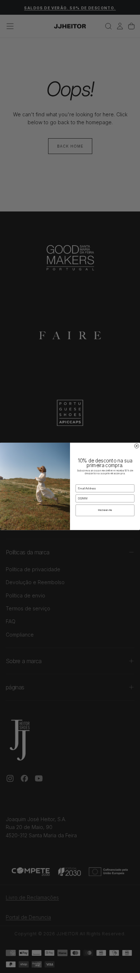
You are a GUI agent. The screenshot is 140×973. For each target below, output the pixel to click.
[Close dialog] (136, 446)
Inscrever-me (105, 510)
